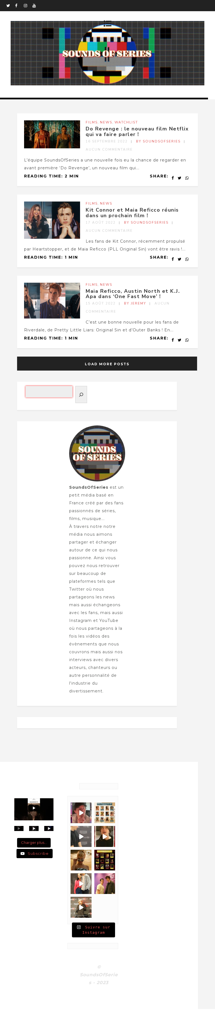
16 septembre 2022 (107, 141)
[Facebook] (19, 5)
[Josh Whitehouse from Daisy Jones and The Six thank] (81, 812)
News (106, 122)
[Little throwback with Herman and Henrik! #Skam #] (104, 883)
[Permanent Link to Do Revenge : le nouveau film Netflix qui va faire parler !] (52, 146)
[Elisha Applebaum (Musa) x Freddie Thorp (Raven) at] (81, 883)
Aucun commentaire (109, 149)
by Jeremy (135, 303)
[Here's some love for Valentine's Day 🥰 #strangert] (81, 836)
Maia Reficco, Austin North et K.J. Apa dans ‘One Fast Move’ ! (133, 294)
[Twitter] (10, 5)
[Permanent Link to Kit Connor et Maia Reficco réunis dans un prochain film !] (52, 237)
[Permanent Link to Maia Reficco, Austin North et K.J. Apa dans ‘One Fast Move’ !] (52, 317)
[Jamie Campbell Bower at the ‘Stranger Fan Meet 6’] (81, 907)
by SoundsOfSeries (158, 141)
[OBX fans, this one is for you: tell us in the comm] (104, 812)
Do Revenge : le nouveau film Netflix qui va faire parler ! (137, 131)
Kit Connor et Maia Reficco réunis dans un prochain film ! (132, 213)
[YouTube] (36, 5)
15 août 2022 (101, 303)
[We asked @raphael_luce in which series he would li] (104, 836)
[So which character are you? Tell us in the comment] (104, 860)
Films (92, 122)
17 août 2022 (101, 222)
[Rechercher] (81, 394)
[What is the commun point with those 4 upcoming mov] (81, 860)
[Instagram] (28, 5)
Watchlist (126, 122)
